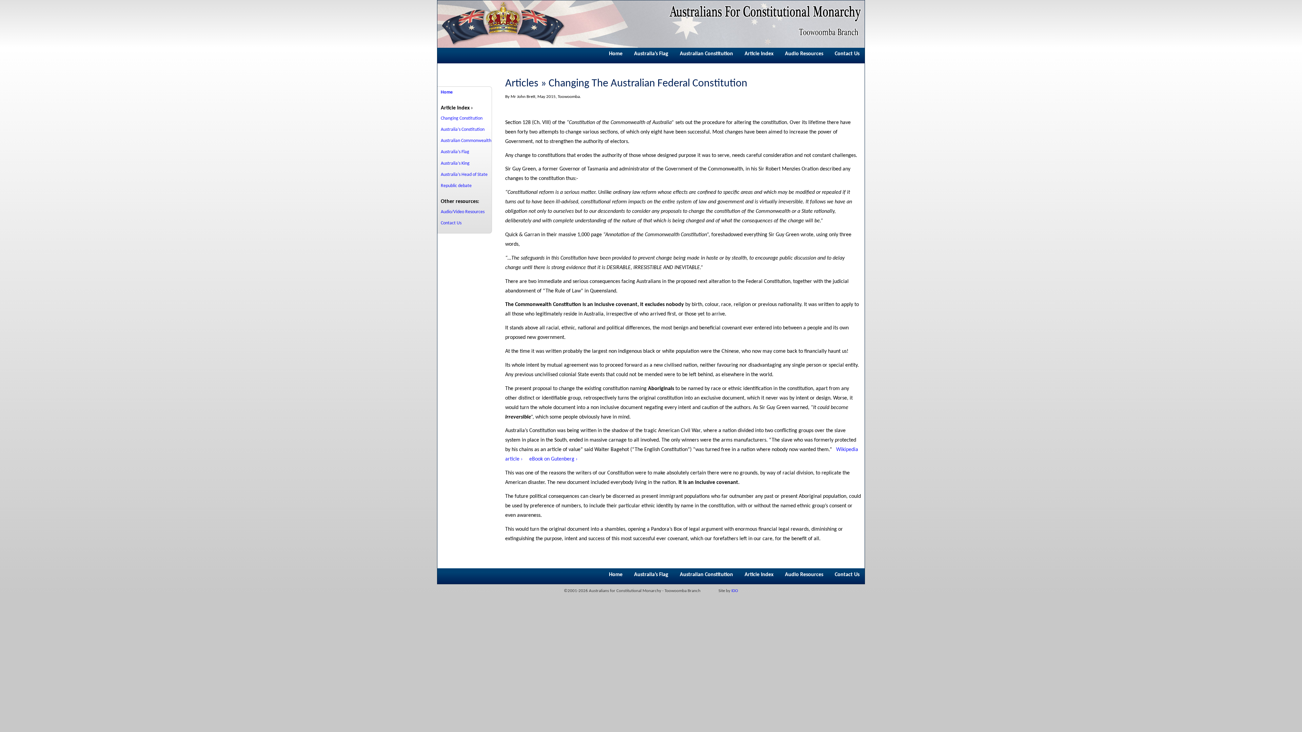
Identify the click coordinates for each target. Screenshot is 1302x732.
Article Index (759, 54)
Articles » (525, 83)
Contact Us (847, 54)
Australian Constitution (706, 54)
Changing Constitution (461, 118)
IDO (734, 591)
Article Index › (457, 108)
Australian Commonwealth (466, 140)
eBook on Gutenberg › (553, 459)
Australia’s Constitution (463, 129)
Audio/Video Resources (463, 212)
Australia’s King (455, 163)
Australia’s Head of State (464, 174)
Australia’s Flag (651, 54)
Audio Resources (804, 54)
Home (616, 54)
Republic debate (456, 185)
